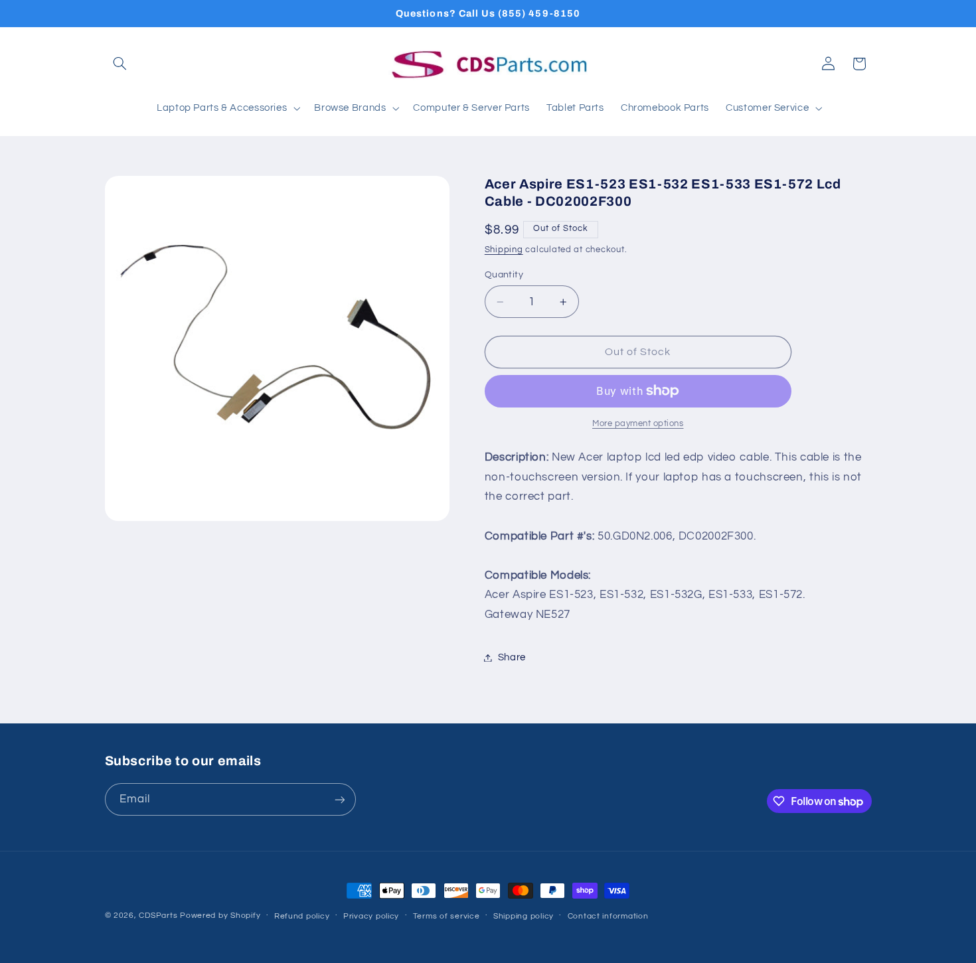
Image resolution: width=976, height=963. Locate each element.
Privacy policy (371, 916)
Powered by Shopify (220, 915)
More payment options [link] (638, 423)
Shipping (504, 250)
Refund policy (302, 916)
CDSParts (158, 915)
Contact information (608, 916)
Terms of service (446, 916)
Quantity (504, 274)
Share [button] (512, 657)
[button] (120, 63)
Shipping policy (523, 916)
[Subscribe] (339, 799)
